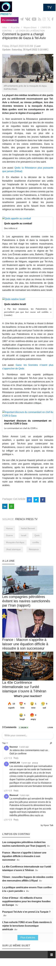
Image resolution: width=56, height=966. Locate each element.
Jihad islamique (13, 549)
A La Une (15, 27)
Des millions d (10, 228)
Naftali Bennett (28, 528)
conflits (35, 542)
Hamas (9, 528)
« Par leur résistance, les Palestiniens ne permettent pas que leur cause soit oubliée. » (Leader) (27, 312)
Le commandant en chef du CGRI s (20, 428)
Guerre (9, 535)
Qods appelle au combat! (18, 223)
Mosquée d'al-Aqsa (15, 542)
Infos (4, 27)
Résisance (34, 549)
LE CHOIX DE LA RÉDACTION (30, 30)
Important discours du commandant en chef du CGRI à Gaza (27, 422)
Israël (23, 535)
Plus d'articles (27, 937)
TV (49, 7)
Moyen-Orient (30, 27)
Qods (37, 535)
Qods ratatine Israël (15, 304)
